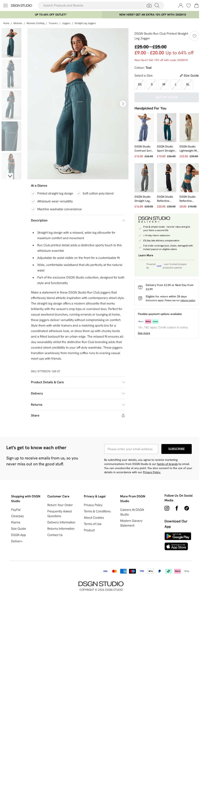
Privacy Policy (93, 505)
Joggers (66, 23)
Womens (17, 23)
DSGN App (18, 535)
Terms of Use (93, 524)
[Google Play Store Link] (178, 536)
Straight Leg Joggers (85, 23)
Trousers (53, 23)
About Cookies (94, 517)
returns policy (187, 300)
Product (89, 530)
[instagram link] (167, 508)
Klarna (15, 522)
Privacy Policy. (152, 472)
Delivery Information (61, 522)
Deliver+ (17, 541)
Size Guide (18, 529)
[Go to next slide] (123, 104)
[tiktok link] (186, 508)
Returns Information (61, 529)
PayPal (16, 510)
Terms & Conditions (97, 511)
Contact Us (55, 535)
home (6, 23)
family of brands (167, 464)
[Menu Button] (5, 5)
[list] (77, 103)
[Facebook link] (176, 508)
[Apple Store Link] (178, 546)
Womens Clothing (35, 23)
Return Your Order (60, 505)
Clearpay (17, 516)
